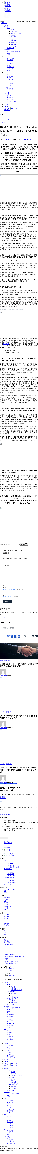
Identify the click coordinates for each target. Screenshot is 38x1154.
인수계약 (6, 344)
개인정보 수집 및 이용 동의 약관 (14, 956)
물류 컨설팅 (7, 884)
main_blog (3, 660)
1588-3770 (11, 968)
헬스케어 (6, 899)
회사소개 (6, 931)
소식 (5, 1029)
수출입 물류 (14, 997)
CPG (5, 901)
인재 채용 (7, 1050)
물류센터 (13, 1001)
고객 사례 (7, 920)
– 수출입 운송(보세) (13, 867)
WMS (5, 892)
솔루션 (6, 982)
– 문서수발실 (11, 882)
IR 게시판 (7, 925)
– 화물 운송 (10, 865)
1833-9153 (11, 970)
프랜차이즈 (7, 897)
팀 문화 (6, 939)
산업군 (6, 1012)
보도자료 (6, 916)
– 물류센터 (10, 880)
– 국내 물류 (10, 872)
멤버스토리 (7, 943)
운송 (5, 860)
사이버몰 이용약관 (10, 963)
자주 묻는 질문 (8, 944)
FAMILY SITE (4, 838)
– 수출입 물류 (11, 875)
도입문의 (7, 1065)
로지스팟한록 (8, 843)
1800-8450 (12, 975)
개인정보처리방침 (10, 954)
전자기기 (6, 908)
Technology (7, 1006)
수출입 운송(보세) (16, 990)
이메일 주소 (6, 565)
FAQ (5, 934)
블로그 (6, 918)
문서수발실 (14, 1002)
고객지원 (6, 924)
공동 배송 (14, 995)
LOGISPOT (5, 139)
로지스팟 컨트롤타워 (10, 889)
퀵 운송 (13, 986)
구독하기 (7, 601)
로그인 (6, 1059)
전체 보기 (10, 1030)
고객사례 (3, 122)
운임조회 (7, 1063)
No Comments (28, 139)
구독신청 (3, 617)
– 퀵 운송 (10, 863)
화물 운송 (14, 988)
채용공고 (6, 941)
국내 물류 (14, 993)
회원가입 (6, 1061)
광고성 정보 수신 (7, 596)
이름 (4, 575)
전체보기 (6, 915)
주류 (5, 910)
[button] (3, 796)
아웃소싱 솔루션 (9, 877)
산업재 (6, 904)
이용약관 (7, 958)
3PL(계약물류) (8, 869)
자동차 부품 (7, 906)
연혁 (5, 932)
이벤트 (6, 922)
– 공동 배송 (10, 874)
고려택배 (6, 841)
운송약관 (7, 960)
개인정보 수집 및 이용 (9, 589)
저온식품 (6, 902)
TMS (5, 891)
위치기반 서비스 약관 (11, 962)
